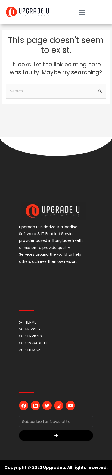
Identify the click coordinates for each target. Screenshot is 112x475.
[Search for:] (56, 91)
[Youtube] (70, 405)
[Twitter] (47, 405)
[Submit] (56, 435)
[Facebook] (23, 405)
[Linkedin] (35, 405)
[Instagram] (58, 405)
